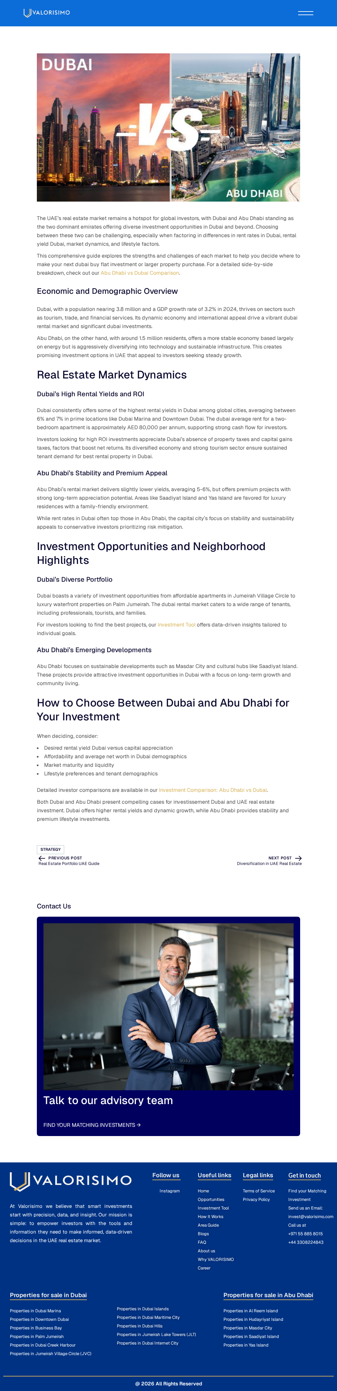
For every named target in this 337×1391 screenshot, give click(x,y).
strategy (50, 849)
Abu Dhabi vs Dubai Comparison (140, 272)
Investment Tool (176, 624)
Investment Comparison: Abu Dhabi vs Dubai (213, 790)
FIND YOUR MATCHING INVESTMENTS (92, 1125)
